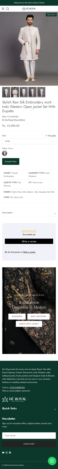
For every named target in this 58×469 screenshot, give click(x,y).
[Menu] (3, 9)
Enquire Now (11, 161)
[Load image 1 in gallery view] (29, 49)
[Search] (9, 9)
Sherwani (17, 316)
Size (4, 135)
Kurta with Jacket (29, 324)
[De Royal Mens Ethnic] (29, 8)
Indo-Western (38, 316)
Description (7, 212)
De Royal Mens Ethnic (15, 120)
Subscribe (28, 444)
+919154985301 (17, 387)
